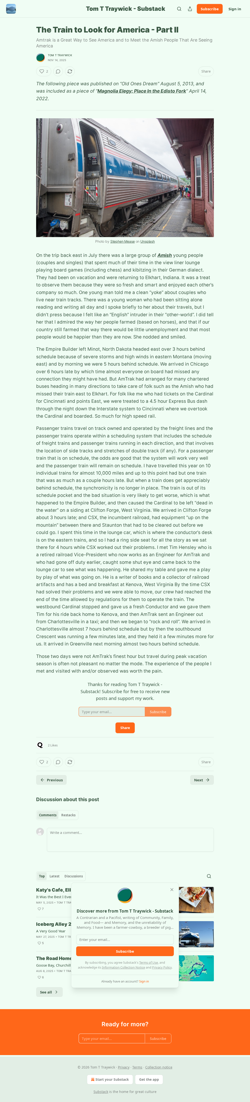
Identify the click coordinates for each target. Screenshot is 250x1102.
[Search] (179, 9)
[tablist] (57, 815)
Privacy (123, 1067)
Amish (164, 255)
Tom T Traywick (60, 55)
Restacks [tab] (68, 815)
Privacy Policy (162, 967)
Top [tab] (42, 876)
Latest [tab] (55, 876)
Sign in (235, 8)
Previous (55, 779)
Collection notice (158, 1067)
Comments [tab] (47, 815)
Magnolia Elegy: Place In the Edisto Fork (141, 91)
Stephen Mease (122, 241)
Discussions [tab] (73, 876)
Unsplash (147, 241)
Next (198, 779)
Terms (137, 1067)
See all (46, 992)
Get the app (149, 1079)
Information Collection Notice (123, 967)
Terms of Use (148, 962)
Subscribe (210, 8)
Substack (101, 1091)
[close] (172, 890)
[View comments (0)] (58, 71)
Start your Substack (112, 1079)
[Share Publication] (190, 9)
